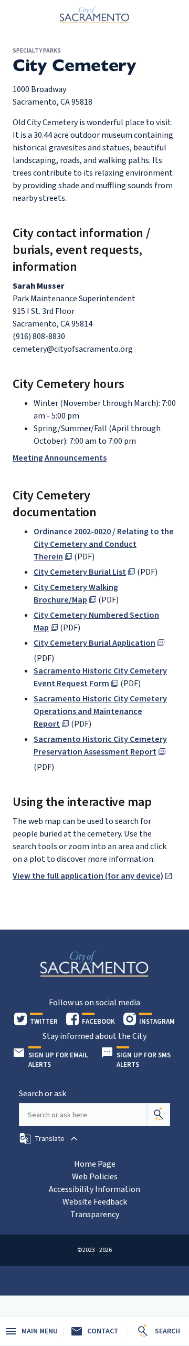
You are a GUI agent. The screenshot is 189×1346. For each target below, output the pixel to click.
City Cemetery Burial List (80, 572)
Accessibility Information (94, 1189)
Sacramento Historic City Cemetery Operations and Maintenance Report (100, 711)
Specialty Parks (37, 50)
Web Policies (95, 1176)
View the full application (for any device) (88, 876)
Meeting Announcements (60, 458)
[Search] (158, 1114)
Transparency (94, 1214)
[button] (49, 1139)
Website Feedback (94, 1202)
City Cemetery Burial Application (94, 643)
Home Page (95, 1164)
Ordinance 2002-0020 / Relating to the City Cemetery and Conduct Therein (104, 544)
